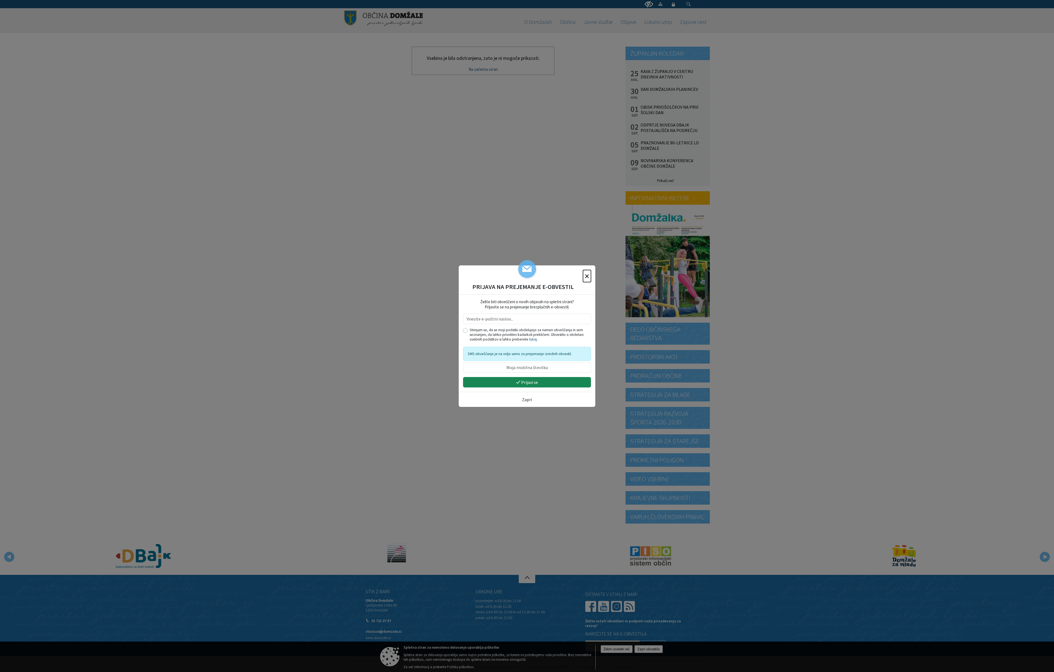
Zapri (527, 399)
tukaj (533, 339)
